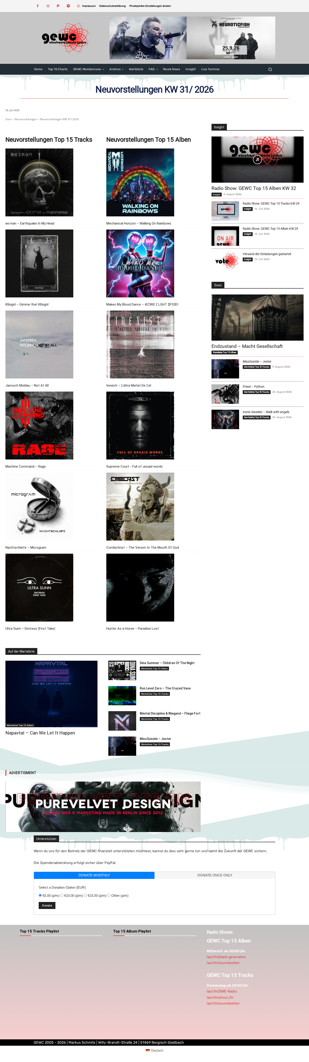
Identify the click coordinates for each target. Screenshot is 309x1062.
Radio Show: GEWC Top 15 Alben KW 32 (254, 188)
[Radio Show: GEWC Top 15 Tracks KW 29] (225, 211)
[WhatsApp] (78, 6)
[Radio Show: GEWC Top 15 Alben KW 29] (225, 236)
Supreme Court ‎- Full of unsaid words (134, 466)
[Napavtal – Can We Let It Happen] (51, 694)
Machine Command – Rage (25, 466)
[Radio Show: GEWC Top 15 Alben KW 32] (258, 159)
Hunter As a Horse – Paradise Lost (132, 629)
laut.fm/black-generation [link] (226, 957)
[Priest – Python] (225, 394)
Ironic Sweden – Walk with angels (266, 412)
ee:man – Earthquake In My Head (29, 223)
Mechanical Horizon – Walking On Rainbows (138, 223)
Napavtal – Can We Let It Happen (40, 733)
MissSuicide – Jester (155, 739)
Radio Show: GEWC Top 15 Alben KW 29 (270, 228)
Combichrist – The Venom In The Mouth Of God (142, 547)
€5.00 (51, 895)
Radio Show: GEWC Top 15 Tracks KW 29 (271, 203)
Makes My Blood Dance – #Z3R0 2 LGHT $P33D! (142, 304)
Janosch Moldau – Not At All (27, 385)
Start (8, 119)
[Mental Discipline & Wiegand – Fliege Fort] (122, 721)
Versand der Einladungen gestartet (267, 254)
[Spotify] (68, 6)
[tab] (94, 875)
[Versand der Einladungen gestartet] (225, 261)
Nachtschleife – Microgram (25, 547)
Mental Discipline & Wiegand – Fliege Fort (170, 713)
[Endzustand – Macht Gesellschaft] (258, 317)
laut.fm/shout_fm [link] (220, 997)
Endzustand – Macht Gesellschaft (247, 346)
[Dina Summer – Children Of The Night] (122, 670)
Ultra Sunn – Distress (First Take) (30, 629)
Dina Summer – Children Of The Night (167, 663)
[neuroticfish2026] (192, 38)
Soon (218, 285)
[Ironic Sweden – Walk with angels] (225, 419)
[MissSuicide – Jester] (122, 746)
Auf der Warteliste (21, 651)
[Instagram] (48, 6)
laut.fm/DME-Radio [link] (222, 991)
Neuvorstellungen (25, 119)
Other (119, 895)
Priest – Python (253, 386)
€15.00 (97, 895)
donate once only (214, 875)
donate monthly (94, 875)
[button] (150, 6)
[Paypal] (58, 6)
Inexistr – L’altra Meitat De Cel (128, 385)
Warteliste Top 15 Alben (20, 725)
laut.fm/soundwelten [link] (223, 963)
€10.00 (73, 895)
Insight (219, 127)
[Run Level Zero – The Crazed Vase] (122, 696)
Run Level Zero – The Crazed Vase (165, 688)
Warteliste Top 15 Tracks (155, 693)
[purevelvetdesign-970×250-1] (103, 807)
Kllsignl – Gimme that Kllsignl (26, 304)
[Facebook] (38, 6)
